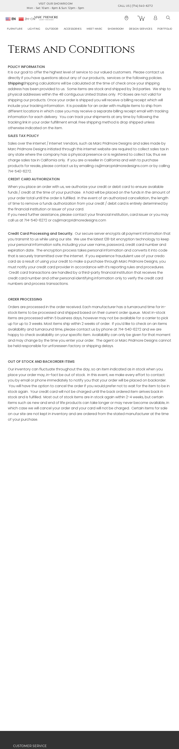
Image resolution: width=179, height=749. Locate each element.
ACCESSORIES (73, 28)
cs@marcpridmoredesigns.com (79, 220)
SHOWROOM (116, 28)
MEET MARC (94, 28)
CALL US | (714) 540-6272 (135, 5)
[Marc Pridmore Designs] (46, 17)
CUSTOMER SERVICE (30, 746)
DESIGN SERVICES (140, 28)
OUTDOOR (52, 28)
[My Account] (155, 18)
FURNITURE (15, 28)
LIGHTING (34, 28)
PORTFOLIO (164, 28)
